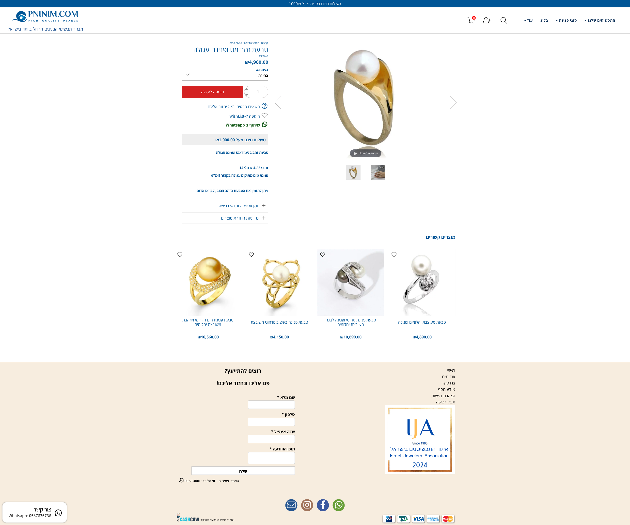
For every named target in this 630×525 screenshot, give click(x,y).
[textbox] (315, 495)
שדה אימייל (283, 431)
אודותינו (448, 376)
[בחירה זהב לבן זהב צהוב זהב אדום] (225, 73)
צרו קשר (448, 383)
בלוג (544, 20)
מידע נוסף (446, 389)
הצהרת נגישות (443, 395)
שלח (243, 471)
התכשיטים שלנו (601, 20)
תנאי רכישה (445, 402)
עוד (530, 20)
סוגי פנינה (567, 20)
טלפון (288, 414)
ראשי (451, 370)
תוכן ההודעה (282, 449)
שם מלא (286, 397)
